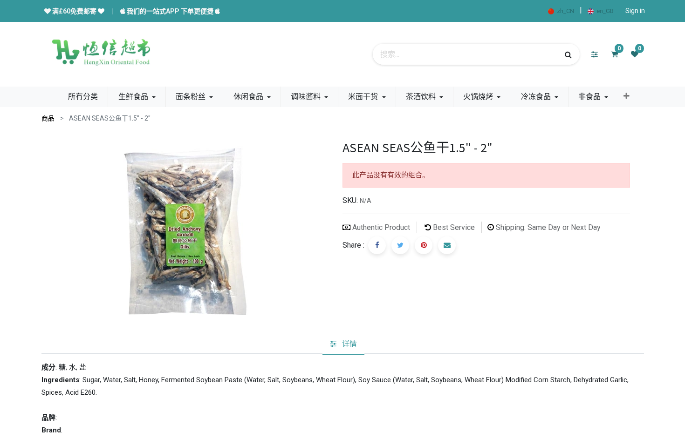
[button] (626, 96)
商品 (48, 118)
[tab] (343, 344)
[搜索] (568, 54)
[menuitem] (83, 97)
